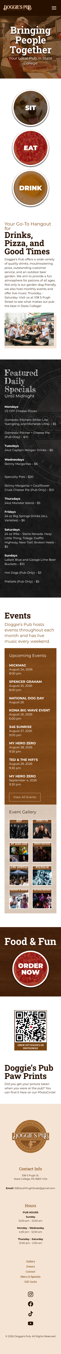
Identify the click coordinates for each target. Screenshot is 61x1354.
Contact (30, 1271)
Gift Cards (30, 1281)
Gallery (30, 1261)
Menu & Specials (30, 1276)
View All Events (25, 797)
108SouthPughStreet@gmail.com (34, 1188)
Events (30, 1266)
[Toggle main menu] (54, 7)
